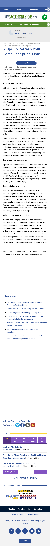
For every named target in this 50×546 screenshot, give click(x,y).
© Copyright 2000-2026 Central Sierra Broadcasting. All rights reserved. (25, 522)
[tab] (7, 440)
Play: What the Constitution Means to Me (19, 463)
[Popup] (44, 17)
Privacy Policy (33, 515)
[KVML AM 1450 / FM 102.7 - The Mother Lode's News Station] (25, 491)
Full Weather (19, 33)
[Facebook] (18, 531)
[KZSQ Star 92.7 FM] (11, 496)
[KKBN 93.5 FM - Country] (28, 496)
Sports (18, 10)
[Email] (32, 531)
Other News (9, 296)
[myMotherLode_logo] (20, 17)
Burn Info (28, 33)
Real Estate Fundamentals (29, 24)
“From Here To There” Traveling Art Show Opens (25, 309)
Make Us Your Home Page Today (17, 421)
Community (33, 10)
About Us (11, 509)
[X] (11, 531)
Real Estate (7, 24)
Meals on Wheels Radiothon (14, 447)
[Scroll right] (48, 9)
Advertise (21, 509)
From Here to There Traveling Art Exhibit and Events (24, 455)
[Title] (38, 531)
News (6, 10)
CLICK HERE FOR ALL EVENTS (25, 478)
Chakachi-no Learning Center (14, 458)
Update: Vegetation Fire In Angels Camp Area (24, 313)
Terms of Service (17, 515)
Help (29, 509)
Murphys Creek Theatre (11, 466)
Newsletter (38, 509)
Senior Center (8, 450)
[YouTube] (25, 531)
